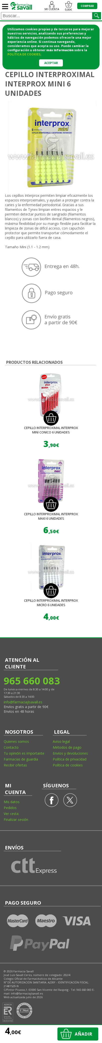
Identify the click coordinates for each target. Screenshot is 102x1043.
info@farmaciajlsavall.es (23, 702)
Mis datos (12, 801)
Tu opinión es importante (24, 753)
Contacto (11, 747)
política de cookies (23, 54)
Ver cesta (11, 813)
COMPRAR (87, 6)
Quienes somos (16, 741)
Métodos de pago (67, 747)
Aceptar (51, 63)
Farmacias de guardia (21, 759)
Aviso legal (61, 741)
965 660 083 (31, 680)
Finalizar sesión (16, 819)
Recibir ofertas (15, 765)
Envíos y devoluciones (70, 753)
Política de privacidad (69, 759)
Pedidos (10, 807)
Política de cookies (68, 765)
